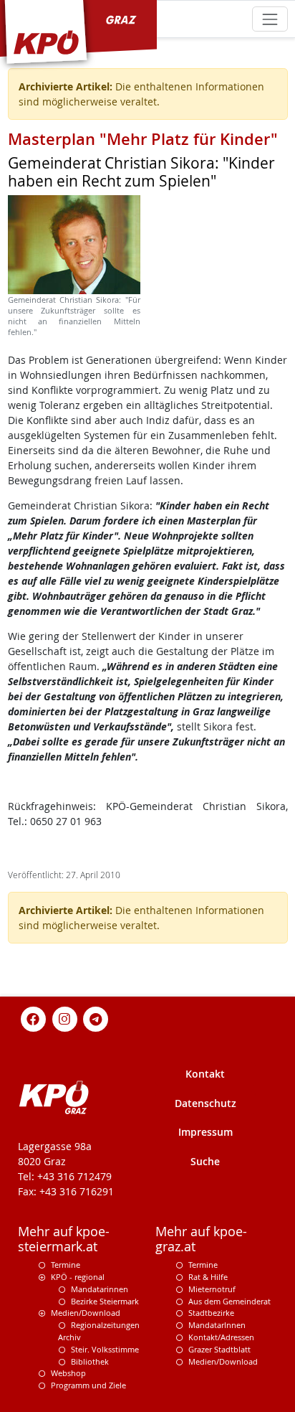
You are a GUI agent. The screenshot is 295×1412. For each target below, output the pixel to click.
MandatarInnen (217, 1324)
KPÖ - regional (78, 1276)
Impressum (205, 1132)
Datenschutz (205, 1103)
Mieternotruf (212, 1289)
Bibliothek (90, 1361)
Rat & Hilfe (208, 1276)
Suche (205, 1161)
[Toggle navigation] (269, 19)
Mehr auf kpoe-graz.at (201, 1239)
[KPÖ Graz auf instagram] (64, 1018)
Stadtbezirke (211, 1312)
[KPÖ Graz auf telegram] (96, 1018)
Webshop (68, 1373)
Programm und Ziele (88, 1385)
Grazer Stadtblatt (219, 1349)
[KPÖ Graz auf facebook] (33, 1018)
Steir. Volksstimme (105, 1349)
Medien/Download (85, 1312)
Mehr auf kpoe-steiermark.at (64, 1239)
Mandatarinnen (99, 1289)
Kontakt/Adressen (221, 1337)
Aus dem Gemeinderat (229, 1301)
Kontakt (205, 1074)
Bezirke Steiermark (105, 1301)
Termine (65, 1264)
